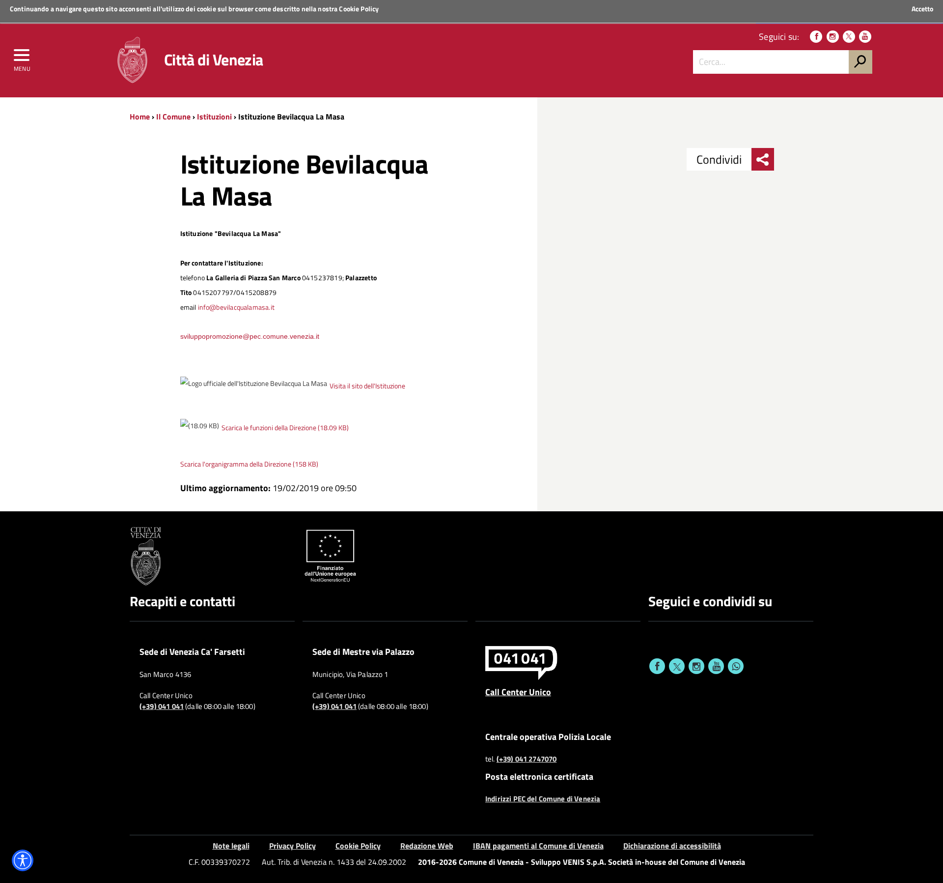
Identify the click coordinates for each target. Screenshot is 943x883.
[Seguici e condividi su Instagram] (696, 666)
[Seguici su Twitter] (849, 36)
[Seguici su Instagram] (833, 36)
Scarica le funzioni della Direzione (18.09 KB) (285, 428)
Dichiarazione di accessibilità (672, 846)
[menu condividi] (762, 159)
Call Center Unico (518, 691)
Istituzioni (214, 116)
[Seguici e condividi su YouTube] (716, 666)
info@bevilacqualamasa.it (236, 307)
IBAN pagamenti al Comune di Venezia (538, 846)
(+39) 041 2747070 (527, 759)
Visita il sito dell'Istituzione (367, 386)
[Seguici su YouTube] (865, 36)
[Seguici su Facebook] (816, 36)
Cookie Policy (359, 8)
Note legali (231, 846)
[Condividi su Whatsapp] (736, 666)
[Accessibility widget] (22, 860)
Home (140, 116)
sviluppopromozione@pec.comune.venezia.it (249, 336)
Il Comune (173, 116)
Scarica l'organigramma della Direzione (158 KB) (249, 464)
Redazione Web (426, 846)
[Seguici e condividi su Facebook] (657, 666)
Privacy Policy (292, 846)
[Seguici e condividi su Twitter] (677, 666)
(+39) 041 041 (161, 706)
